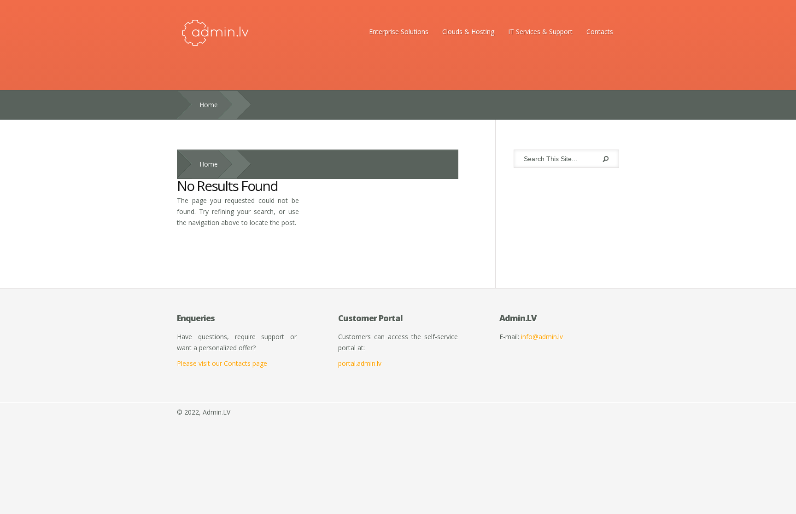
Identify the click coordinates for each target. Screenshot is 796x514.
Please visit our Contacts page (222, 363)
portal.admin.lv (359, 363)
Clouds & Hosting (468, 31)
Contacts (599, 31)
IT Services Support (540, 31)
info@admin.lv (542, 336)
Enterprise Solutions (398, 31)
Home (208, 104)
